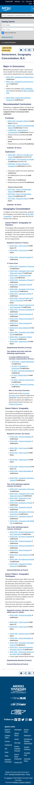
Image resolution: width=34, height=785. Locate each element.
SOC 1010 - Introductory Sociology (23, 384)
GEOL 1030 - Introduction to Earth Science (19, 77)
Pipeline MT (18, 762)
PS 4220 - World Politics (19, 375)
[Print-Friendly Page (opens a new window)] (29, 50)
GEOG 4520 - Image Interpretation (21, 471)
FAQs (6, 756)
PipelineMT (9, 1)
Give (30, 3)
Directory (29, 1)
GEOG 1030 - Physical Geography (21, 436)
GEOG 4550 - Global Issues (19, 341)
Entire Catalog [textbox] (6, 25)
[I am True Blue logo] (18, 698)
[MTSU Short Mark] (6, 8)
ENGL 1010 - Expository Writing (18, 121)
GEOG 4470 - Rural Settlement (20, 328)
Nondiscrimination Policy (17, 774)
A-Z (23, 1)
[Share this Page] (25, 50)
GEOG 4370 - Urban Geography (20, 323)
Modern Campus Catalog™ (22, 782)
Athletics (17, 1)
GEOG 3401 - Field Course (18, 246)
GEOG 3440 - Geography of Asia (20, 284)
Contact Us (8, 745)
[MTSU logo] (18, 689)
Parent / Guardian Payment (17, 749)
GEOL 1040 (24, 88)
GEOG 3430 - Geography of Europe (21, 280)
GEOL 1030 (27, 91)
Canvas (7, 741)
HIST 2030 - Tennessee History (18, 198)
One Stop (17, 743)
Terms (28, 774)
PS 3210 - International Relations (22, 371)
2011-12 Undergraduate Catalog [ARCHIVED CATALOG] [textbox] (17, 15)
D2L (6, 748)
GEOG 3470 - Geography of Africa (20, 294)
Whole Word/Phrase (10, 32)
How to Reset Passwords (17, 757)
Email (6, 752)
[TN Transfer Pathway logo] (18, 704)
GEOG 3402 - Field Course (18, 250)
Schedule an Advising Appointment (28, 741)
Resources (27, 735)
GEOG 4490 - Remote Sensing (20, 466)
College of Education (15, 404)
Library (16, 739)
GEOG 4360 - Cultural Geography (20, 257)
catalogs (9, 778)
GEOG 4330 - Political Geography (20, 314)
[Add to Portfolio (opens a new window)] (21, 50)
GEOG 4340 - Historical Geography (21, 319)
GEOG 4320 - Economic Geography (21, 309)
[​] (16, 719)
